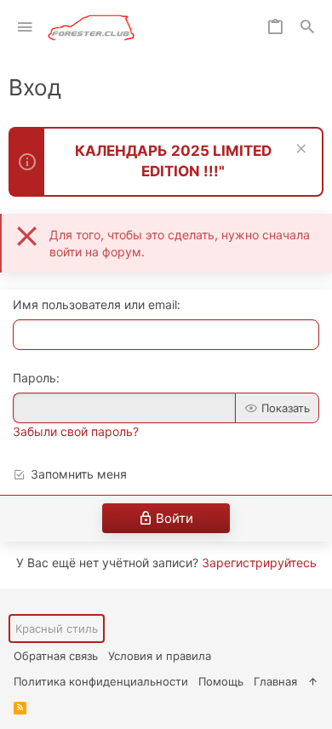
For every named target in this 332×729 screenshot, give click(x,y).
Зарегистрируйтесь (259, 562)
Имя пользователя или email (95, 304)
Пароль (34, 377)
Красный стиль (56, 628)
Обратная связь (56, 656)
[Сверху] (312, 681)
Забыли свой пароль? (76, 431)
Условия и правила (159, 656)
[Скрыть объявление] (299, 150)
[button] (25, 28)
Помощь (220, 681)
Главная (275, 681)
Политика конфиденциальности (101, 681)
